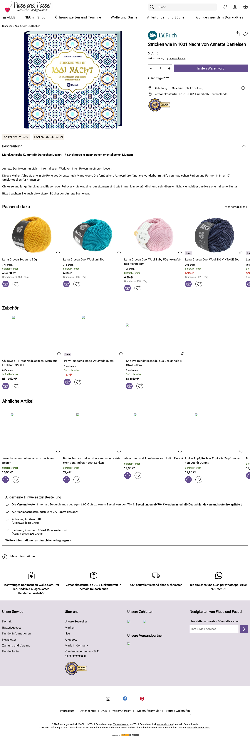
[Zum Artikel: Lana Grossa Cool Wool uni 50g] (92, 234)
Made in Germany (76, 645)
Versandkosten (177, 58)
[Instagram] (108, 698)
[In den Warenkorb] (5, 284)
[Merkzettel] (225, 7)
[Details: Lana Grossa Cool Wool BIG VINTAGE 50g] (189, 253)
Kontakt (7, 621)
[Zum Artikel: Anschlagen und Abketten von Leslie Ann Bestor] (31, 433)
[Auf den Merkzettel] (245, 34)
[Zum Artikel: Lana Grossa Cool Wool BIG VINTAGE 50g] (214, 234)
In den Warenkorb (210, 68)
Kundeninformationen (16, 633)
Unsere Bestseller (76, 621)
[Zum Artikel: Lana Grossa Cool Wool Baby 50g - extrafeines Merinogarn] (153, 234)
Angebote (71, 639)
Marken (70, 627)
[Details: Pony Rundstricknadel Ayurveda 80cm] (68, 354)
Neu (67, 633)
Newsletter (9, 639)
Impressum (67, 710)
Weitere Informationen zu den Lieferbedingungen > (38, 540)
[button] (237, 34)
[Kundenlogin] (235, 7)
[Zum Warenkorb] (245, 7)
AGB (104, 710)
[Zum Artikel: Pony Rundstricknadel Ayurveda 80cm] (94, 336)
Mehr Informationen (23, 556)
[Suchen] (153, 7)
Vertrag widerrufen (178, 710)
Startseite (7, 26)
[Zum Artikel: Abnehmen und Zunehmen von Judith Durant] (153, 433)
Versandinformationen (198, 727)
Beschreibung (12, 146)
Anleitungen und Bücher (27, 26)
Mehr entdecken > (236, 207)
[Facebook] (125, 698)
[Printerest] (142, 698)
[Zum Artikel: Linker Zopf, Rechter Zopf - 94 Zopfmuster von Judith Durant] (214, 433)
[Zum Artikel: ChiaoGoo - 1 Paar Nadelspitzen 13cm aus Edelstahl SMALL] (32, 336)
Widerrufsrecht (121, 710)
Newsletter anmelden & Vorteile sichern (215, 621)
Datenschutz (88, 710)
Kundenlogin (10, 651)
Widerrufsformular (148, 710)
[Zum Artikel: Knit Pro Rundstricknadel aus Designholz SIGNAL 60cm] (156, 336)
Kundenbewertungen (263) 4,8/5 (82, 653)
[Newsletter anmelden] (244, 629)
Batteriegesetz (11, 627)
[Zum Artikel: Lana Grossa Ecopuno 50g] (31, 234)
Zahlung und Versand (16, 645)
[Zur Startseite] (30, 7)
